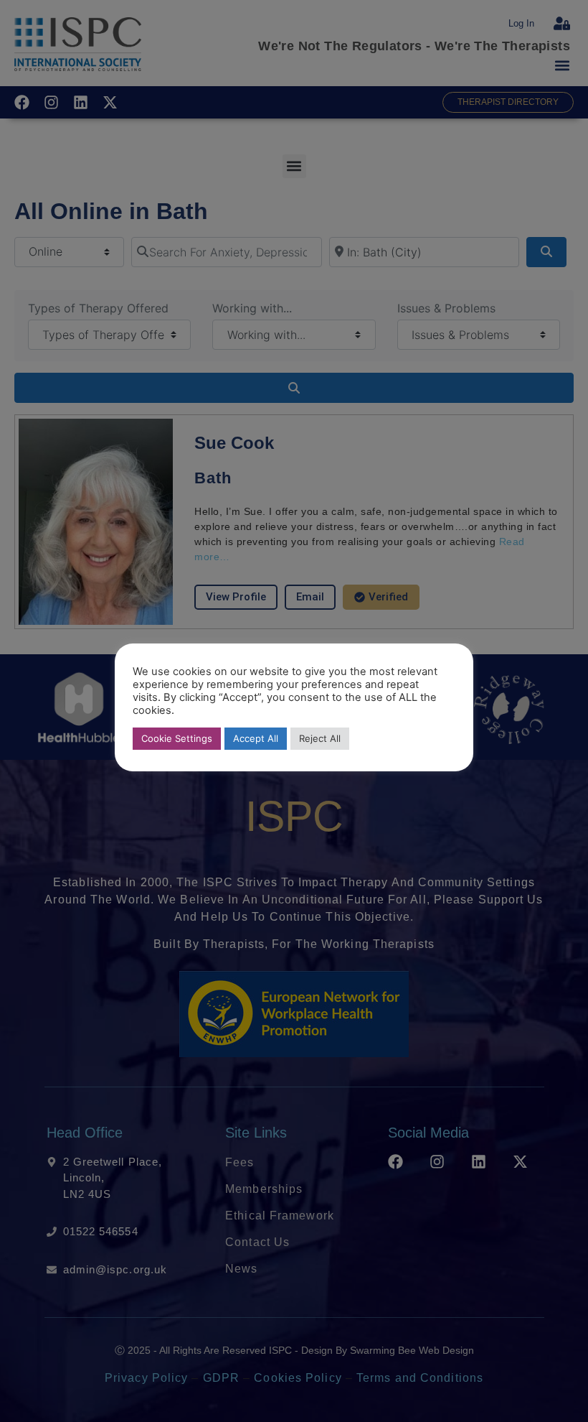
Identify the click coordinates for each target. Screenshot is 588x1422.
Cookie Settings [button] (176, 738)
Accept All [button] (255, 738)
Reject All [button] (320, 738)
